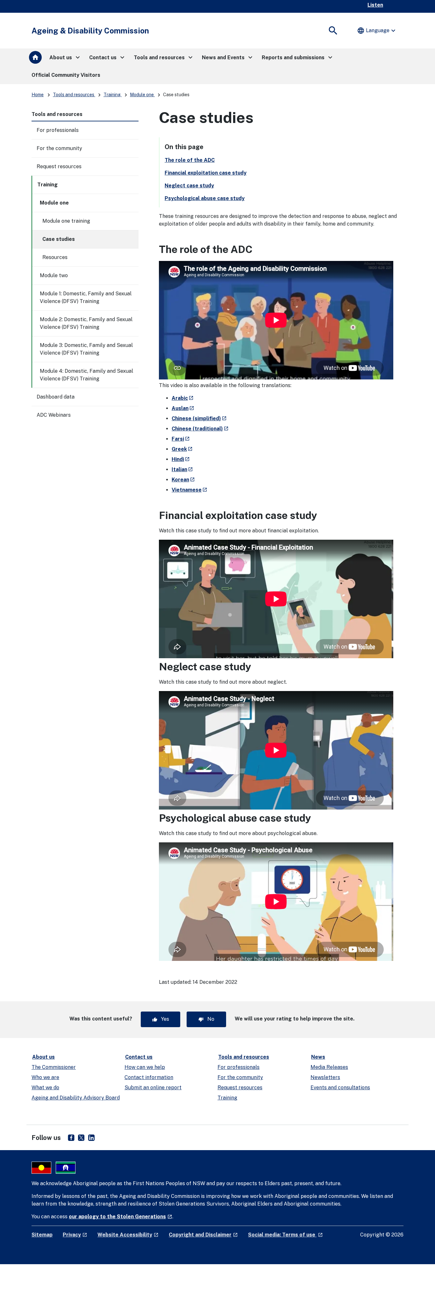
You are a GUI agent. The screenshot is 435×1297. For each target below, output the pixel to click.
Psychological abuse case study (205, 198)
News (318, 1057)
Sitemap (42, 1235)
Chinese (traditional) (200, 429)
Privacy (75, 1235)
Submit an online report (153, 1087)
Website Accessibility (128, 1235)
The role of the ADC (190, 160)
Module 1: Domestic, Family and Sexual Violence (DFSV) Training (86, 297)
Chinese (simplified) (199, 418)
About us (43, 1057)
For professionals (58, 130)
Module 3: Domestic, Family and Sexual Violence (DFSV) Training (86, 349)
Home (38, 94)
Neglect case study (189, 186)
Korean (183, 480)
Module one (142, 94)
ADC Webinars (54, 415)
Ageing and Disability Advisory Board (76, 1098)
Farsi (181, 439)
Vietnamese (189, 490)
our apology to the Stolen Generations (120, 1217)
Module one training (66, 221)
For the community (59, 148)
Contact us (139, 1057)
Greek (182, 449)
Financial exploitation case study (205, 173)
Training (112, 94)
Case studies (58, 239)
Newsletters (325, 1077)
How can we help (145, 1067)
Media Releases (329, 1067)
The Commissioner (54, 1067)
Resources (55, 257)
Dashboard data (56, 397)
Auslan (183, 408)
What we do (45, 1087)
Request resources (59, 166)
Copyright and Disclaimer (203, 1235)
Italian (182, 469)
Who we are (45, 1077)
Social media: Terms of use (285, 1235)
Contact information (149, 1077)
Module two (54, 275)
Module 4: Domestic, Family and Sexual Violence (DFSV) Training (86, 375)
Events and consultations (340, 1087)
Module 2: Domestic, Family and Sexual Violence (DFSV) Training (86, 323)
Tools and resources (74, 94)
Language (377, 30)
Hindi (181, 459)
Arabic (183, 398)
